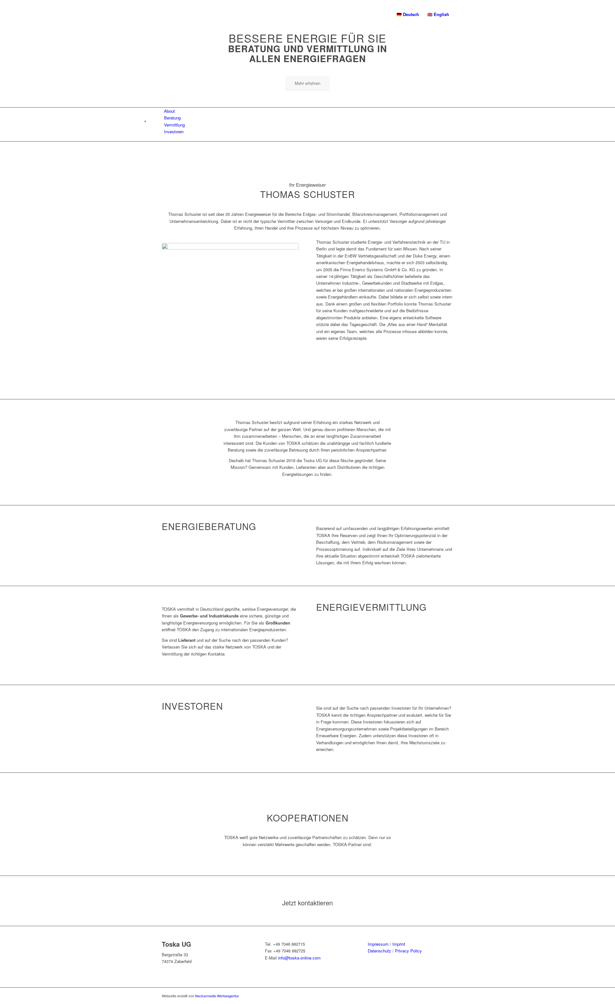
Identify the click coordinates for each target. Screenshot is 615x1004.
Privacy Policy (408, 951)
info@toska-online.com (299, 958)
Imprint (398, 944)
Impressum (378, 944)
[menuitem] (407, 14)
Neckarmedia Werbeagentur (217, 995)
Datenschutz (379, 951)
